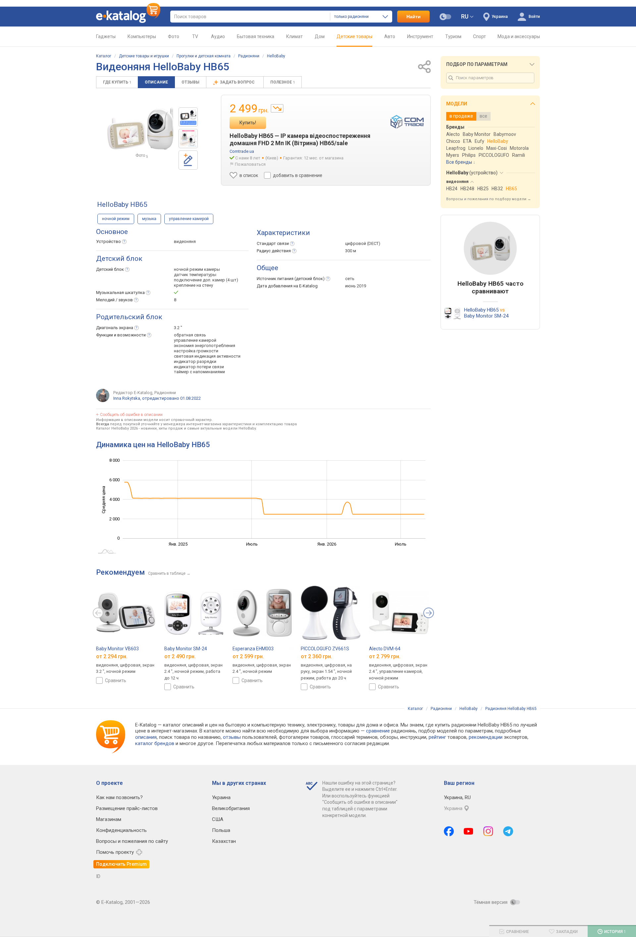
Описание (156, 82)
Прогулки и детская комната (204, 56)
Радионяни (248, 56)
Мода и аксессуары (519, 36)
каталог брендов (154, 743)
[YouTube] (468, 831)
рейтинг (437, 737)
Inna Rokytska (126, 398)
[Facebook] (449, 831)
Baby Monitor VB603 (117, 648)
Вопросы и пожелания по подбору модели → (488, 199)
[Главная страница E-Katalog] (128, 17)
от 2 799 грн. (384, 656)
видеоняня (185, 241)
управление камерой (189, 218)
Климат (294, 36)
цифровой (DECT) (362, 243)
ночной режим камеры (197, 269)
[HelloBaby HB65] (188, 117)
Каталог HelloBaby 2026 (117, 428)
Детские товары (354, 36)
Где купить (117, 82)
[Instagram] (488, 831)
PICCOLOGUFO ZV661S (325, 648)
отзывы (232, 737)
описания (146, 737)
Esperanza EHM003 (253, 648)
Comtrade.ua (242, 151)
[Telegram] (508, 831)
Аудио (218, 36)
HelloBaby (276, 56)
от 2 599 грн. (248, 656)
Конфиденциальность (121, 830)
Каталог (103, 56)
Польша (221, 830)
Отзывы (190, 82)
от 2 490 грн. (180, 656)
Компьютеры (142, 36)
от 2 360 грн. (316, 656)
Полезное (282, 82)
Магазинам (108, 819)
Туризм (453, 36)
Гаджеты (106, 36)
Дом (320, 36)
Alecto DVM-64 (384, 648)
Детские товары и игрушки (144, 56)
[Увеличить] (140, 128)
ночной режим (116, 218)
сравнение (378, 731)
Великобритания (231, 808)
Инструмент (420, 36)
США (217, 819)
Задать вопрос (238, 82)
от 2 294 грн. (112, 656)
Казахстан (224, 841)
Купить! (247, 122)
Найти (413, 16)
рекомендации (486, 737)
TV (195, 36)
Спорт (479, 36)
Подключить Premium (121, 864)
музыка (149, 218)
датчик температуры (195, 274)
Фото (173, 36)
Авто (389, 36)
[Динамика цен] (277, 108)
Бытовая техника (255, 36)
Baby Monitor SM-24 (185, 648)
